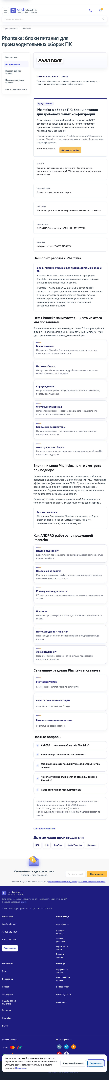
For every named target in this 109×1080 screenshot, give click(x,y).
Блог (4, 971)
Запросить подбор (70, 150)
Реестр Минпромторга (16, 89)
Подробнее (20, 1068)
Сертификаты (62, 924)
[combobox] (54, 19)
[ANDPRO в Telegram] (66, 1047)
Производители (11, 29)
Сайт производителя (44, 828)
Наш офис (6, 1018)
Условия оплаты (60, 932)
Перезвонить (10, 948)
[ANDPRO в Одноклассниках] (73, 1047)
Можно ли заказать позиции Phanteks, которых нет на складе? (70, 766)
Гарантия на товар (62, 947)
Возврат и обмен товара (13, 72)
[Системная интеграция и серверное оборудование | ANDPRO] (47, 11)
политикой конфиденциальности (91, 882)
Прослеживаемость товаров (14, 81)
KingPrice (58, 845)
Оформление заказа (62, 971)
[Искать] (103, 19)
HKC (47, 845)
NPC (37, 845)
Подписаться (96, 874)
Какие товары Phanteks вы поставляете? (63, 754)
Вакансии (6, 1010)
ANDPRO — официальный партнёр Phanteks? (65, 745)
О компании (7, 979)
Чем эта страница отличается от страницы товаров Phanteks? (69, 779)
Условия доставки (60, 940)
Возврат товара (60, 955)
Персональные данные (63, 979)
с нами (24, 902)
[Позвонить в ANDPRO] (90, 10)
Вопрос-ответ (11, 57)
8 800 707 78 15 (9, 940)
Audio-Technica (75, 845)
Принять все (96, 1063)
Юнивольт (91, 845)
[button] (5, 10)
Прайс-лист (61, 1002)
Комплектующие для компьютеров (54, 720)
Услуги (5, 1026)
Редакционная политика (9, 1002)
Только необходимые (73, 1063)
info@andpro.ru (9, 924)
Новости (6, 987)
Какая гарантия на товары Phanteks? (61, 789)
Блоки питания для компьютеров (53, 700)
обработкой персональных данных (62, 882)
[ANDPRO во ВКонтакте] (59, 1047)
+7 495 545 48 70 (9, 932)
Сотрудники (7, 994)
